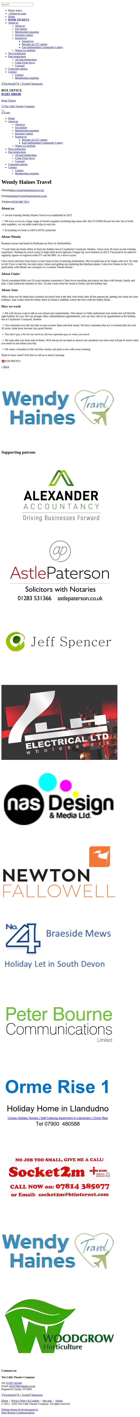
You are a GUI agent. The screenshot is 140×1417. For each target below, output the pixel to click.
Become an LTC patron (34, 44)
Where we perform (25, 50)
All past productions (26, 59)
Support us (21, 38)
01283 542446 (14, 1383)
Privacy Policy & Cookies (25, 1400)
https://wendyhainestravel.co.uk (27, 190)
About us (13, 22)
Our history (21, 28)
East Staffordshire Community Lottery (42, 47)
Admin (59, 1400)
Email (4, 196)
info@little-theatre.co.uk (22, 1386)
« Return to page (17, 13)
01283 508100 (11, 94)
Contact (12, 71)
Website (5, 190)
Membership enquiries (27, 31)
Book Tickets (8, 100)
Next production (17, 53)
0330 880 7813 (21, 201)
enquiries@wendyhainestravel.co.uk (27, 196)
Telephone (7, 201)
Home (11, 16)
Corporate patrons (17, 68)
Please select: (15, 10)
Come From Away (25, 62)
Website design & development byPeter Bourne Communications (19, 1411)
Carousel (20, 65)
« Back (5, 366)
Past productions (17, 56)
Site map (47, 1400)
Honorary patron (24, 35)
